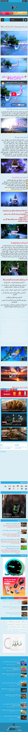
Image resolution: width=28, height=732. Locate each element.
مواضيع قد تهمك (23, 632)
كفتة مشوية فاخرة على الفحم (13, 523)
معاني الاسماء (18, 29)
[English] (25, 486)
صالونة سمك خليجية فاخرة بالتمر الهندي (10, 539)
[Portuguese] (21, 489)
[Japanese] (17, 489)
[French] (21, 486)
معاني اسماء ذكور (23, 629)
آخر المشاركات (20, 598)
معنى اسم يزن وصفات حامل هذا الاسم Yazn (11, 710)
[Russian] (25, 489)
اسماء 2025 (4, 408)
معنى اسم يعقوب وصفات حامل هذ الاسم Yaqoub (12, 716)
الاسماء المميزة (11, 624)
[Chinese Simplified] (9, 489)
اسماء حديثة (18, 621)
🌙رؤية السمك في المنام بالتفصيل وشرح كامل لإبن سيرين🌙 (11, 704)
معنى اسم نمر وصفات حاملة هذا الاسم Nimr (11, 673)
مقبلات (9, 629)
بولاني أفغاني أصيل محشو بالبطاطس (10, 438)
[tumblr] (1, 1)
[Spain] (13, 486)
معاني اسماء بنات (12, 626)
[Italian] (9, 486)
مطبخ (18, 626)
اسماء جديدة (24, 624)
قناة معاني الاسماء (5, 726)
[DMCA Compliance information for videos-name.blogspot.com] (12, 730)
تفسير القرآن (23, 626)
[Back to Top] (14, 724)
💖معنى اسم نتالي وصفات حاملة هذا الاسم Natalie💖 (11, 662)
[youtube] (5, 1)
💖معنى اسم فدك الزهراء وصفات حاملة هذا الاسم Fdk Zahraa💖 (11, 668)
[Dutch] (5, 486)
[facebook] (7, 1)
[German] (17, 486)
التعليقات (7, 598)
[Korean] (13, 489)
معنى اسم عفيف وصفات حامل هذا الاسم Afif (11, 424)
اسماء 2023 (11, 621)
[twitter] (3, 1)
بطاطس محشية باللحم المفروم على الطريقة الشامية (13, 410)
